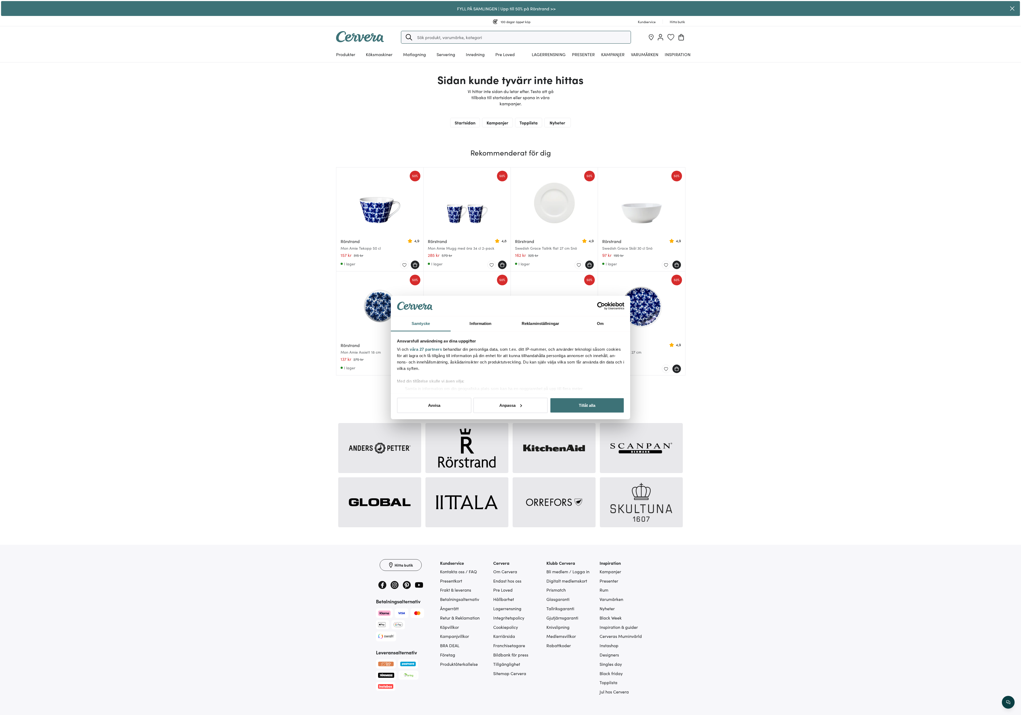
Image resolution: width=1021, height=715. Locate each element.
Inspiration (678, 54)
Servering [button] (446, 54)
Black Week (611, 618)
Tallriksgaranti (560, 608)
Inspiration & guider (619, 627)
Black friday (611, 673)
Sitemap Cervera (509, 673)
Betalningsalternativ (459, 599)
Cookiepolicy (505, 627)
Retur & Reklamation (460, 618)
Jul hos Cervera (614, 692)
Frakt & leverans (455, 590)
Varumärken (644, 54)
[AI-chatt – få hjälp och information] (1008, 702)
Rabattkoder (558, 645)
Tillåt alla (587, 405)
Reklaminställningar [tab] (540, 323)
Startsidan (465, 123)
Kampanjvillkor (454, 636)
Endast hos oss (507, 581)
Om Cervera (505, 571)
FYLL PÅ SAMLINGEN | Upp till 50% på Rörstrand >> (506, 8)
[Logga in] (660, 37)
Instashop (609, 645)
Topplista (529, 123)
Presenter (609, 581)
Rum (604, 590)
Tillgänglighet (506, 664)
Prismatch (556, 590)
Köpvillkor (449, 627)
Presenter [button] (583, 54)
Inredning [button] (475, 54)
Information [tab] (480, 323)
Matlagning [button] (414, 54)
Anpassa (507, 405)
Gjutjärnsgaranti (562, 618)
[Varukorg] (681, 37)
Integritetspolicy (508, 618)
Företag (447, 655)
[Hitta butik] (651, 37)
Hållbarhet (503, 599)
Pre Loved (505, 54)
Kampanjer (613, 54)
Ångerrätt (449, 608)
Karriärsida (504, 636)
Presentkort (451, 581)
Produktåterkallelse (459, 664)
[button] (409, 37)
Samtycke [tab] (421, 323)
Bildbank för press (510, 655)
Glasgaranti (558, 599)
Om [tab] (600, 323)
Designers (609, 655)
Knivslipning (558, 627)
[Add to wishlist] (404, 265)
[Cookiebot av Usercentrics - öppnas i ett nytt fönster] (601, 306)
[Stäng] (1012, 8)
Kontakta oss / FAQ (458, 571)
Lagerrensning (549, 54)
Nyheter (557, 123)
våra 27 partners (426, 349)
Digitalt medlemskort (566, 581)
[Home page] (360, 40)
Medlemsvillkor (561, 636)
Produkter (345, 54)
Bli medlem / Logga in (567, 571)
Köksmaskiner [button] (379, 54)
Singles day (611, 664)
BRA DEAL (449, 645)
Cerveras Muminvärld (621, 636)
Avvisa (434, 405)
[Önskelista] (670, 37)
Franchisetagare (509, 645)
